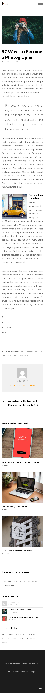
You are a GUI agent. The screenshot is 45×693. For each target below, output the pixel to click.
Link (36, 634)
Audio (5, 634)
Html (15, 355)
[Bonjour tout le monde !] (4, 603)
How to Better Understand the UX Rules (23, 617)
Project (33, 638)
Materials (38, 351)
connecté (21, 581)
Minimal (16, 638)
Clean (19, 634)
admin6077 (22, 381)
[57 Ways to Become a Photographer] (4, 611)
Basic (23, 351)
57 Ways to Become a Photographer (21, 610)
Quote (5, 642)
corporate (30, 351)
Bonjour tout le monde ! (17, 602)
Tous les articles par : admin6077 (22, 385)
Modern (25, 638)
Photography (23, 355)
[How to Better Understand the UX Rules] (4, 618)
